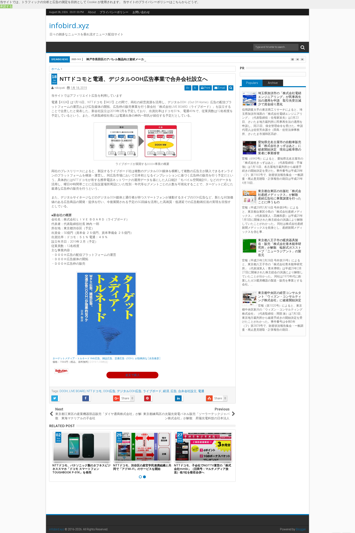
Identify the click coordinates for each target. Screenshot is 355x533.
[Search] (302, 47)
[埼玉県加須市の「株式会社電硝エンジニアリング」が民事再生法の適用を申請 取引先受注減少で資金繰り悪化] (249, 98)
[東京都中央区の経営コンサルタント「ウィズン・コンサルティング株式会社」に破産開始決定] (249, 298)
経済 (166, 391)
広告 (174, 391)
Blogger (301, 529)
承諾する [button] (6, 6)
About (92, 12)
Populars (252, 83)
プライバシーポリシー (114, 12)
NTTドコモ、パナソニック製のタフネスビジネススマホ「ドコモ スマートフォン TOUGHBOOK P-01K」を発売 (81, 468)
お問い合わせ (141, 12)
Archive (273, 83)
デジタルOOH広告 (129, 391)
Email (221, 87)
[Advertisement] (216, 28)
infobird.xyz (69, 25)
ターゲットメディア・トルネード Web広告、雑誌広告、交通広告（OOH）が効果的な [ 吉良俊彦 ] (106, 358)
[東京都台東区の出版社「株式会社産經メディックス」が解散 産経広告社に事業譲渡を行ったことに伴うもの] (249, 196)
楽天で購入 (132, 375)
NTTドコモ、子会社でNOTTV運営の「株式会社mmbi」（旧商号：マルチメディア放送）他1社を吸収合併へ (202, 468)
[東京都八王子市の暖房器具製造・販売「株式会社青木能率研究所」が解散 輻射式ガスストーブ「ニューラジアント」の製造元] (249, 246)
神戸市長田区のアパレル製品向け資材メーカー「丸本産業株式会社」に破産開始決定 (141, 59)
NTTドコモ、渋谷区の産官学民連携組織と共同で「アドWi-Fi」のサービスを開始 (142, 467)
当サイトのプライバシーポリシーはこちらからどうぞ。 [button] (161, 2)
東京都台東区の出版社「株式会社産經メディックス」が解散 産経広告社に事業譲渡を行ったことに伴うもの (279, 196)
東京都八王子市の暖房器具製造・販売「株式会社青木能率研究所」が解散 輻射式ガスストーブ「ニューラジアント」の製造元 (279, 247)
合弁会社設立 (187, 391)
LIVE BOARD (77, 391)
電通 (201, 391)
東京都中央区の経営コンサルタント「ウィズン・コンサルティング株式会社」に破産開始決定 (279, 296)
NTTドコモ (94, 391)
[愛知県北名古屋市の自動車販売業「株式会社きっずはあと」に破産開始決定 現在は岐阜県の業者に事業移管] (249, 147)
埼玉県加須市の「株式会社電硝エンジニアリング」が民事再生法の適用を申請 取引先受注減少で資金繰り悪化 (279, 98)
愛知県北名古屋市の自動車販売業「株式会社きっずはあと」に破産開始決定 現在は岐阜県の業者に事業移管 (279, 147)
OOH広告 (109, 391)
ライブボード (152, 391)
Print (207, 87)
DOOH (64, 391)
